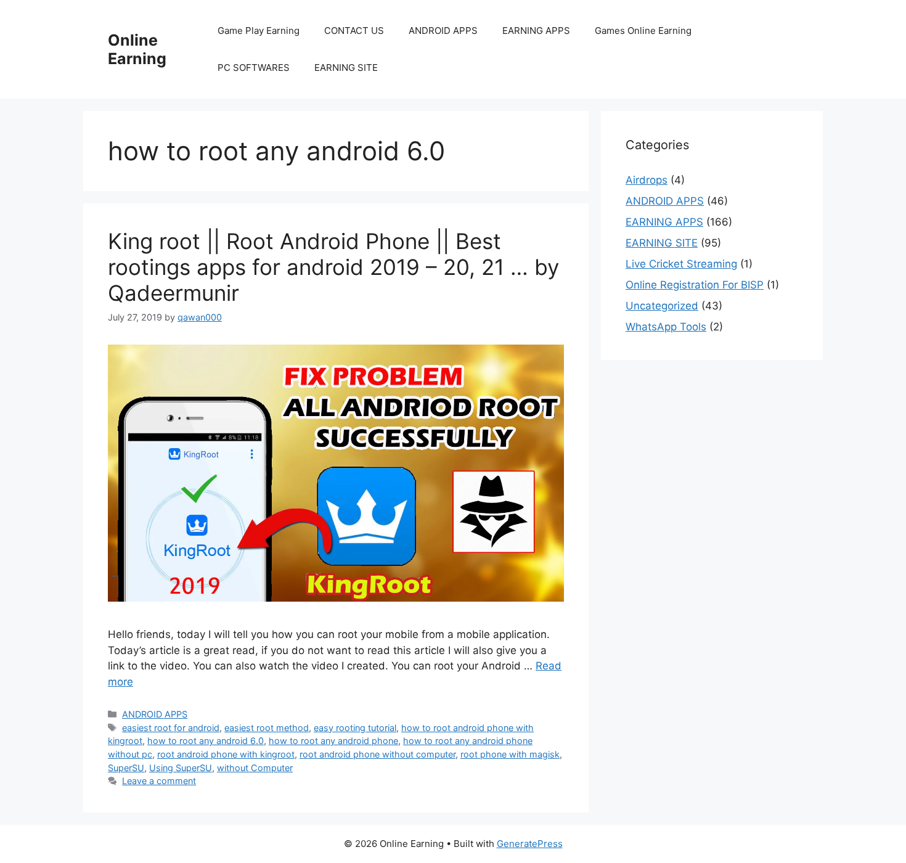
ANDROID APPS (443, 30)
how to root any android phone (333, 740)
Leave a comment (159, 780)
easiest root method (266, 727)
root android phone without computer (377, 754)
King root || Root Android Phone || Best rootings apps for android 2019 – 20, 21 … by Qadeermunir (333, 267)
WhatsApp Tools (666, 327)
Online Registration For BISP (695, 285)
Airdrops (646, 180)
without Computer (255, 768)
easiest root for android (170, 727)
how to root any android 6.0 (205, 740)
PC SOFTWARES (254, 67)
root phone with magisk (510, 754)
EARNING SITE (346, 67)
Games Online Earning (643, 30)
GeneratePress (530, 843)
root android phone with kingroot (226, 754)
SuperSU (126, 768)
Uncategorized (662, 306)
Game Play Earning (259, 30)
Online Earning (137, 49)
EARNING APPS (536, 30)
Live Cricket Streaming (681, 264)
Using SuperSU (180, 768)
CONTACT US (354, 30)
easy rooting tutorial (355, 727)
